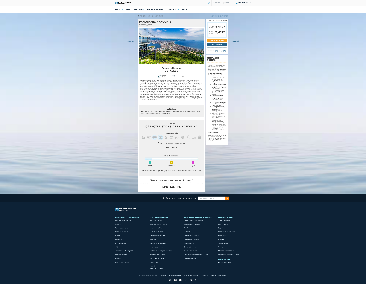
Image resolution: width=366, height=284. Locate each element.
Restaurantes (119, 239)
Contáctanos (154, 262)
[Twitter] (222, 51)
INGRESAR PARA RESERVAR (217, 40)
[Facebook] (219, 51)
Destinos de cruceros (122, 232)
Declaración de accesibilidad (227, 232)
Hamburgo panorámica (235, 40)
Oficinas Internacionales (226, 251)
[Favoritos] (209, 3)
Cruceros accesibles (156, 232)
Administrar (173, 9)
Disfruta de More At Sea (123, 220)
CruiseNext (119, 258)
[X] (196, 280)
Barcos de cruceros (121, 228)
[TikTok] (185, 280)
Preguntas (153, 239)
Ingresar (228, 3)
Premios (221, 247)
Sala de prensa (223, 243)
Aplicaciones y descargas (158, 235)
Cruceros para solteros (191, 239)
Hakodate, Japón (145, 25)
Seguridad (221, 228)
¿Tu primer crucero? (156, 220)
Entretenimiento (120, 243)
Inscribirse (218, 3)
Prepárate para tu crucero (158, 224)
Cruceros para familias (191, 235)
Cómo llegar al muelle (157, 258)
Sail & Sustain (222, 235)
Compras (187, 232)
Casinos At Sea (189, 243)
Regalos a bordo (189, 228)
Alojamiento (119, 247)
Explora (118, 9)
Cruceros (118, 224)
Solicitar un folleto (156, 228)
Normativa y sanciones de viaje (228, 254)
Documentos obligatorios (158, 243)
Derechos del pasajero (157, 247)
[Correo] (216, 51)
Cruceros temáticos (190, 247)
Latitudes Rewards (121, 254)
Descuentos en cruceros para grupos (196, 254)
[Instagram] (175, 280)
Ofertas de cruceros (134, 9)
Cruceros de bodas (190, 258)
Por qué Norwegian (155, 9)
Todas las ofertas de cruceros (193, 220)
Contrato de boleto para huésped (161, 251)
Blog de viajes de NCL (122, 262)
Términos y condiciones (157, 254)
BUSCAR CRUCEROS (217, 44)
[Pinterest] (224, 51)
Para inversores (223, 224)
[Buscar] (203, 3)
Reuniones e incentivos (191, 251)
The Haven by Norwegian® (124, 251)
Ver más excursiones (219, 16)
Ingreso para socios (224, 262)
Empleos (221, 239)
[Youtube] (180, 280)
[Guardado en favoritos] (201, 61)
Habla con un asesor (156, 268)
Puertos (117, 235)
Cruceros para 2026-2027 (192, 224)
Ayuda (184, 9)
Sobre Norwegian (224, 220)
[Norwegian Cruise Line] (123, 3)
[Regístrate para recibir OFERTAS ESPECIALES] (227, 198)
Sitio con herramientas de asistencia (196, 275)
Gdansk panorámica (130, 40)
